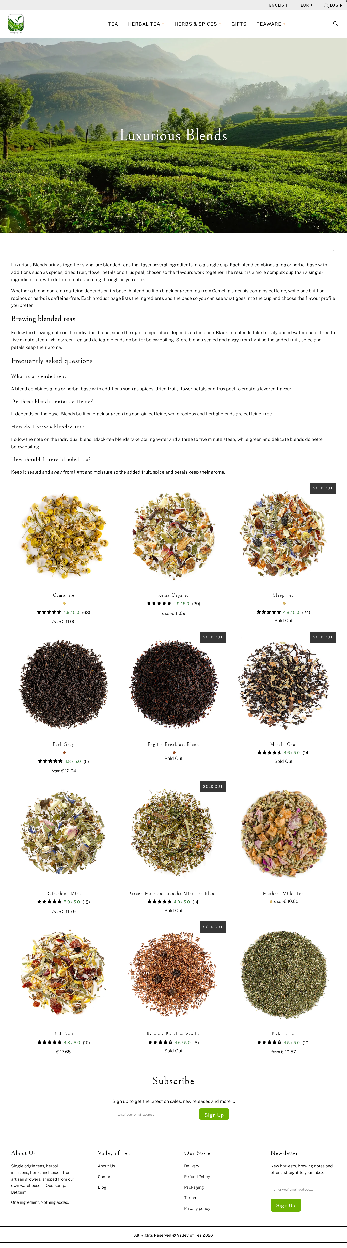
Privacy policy (197, 1208)
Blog (102, 1187)
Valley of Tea (189, 1235)
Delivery (191, 1165)
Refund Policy (197, 1176)
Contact (105, 1176)
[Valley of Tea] (16, 24)
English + (280, 5)
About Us (106, 1165)
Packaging (194, 1187)
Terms (190, 1197)
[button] (146, 24)
